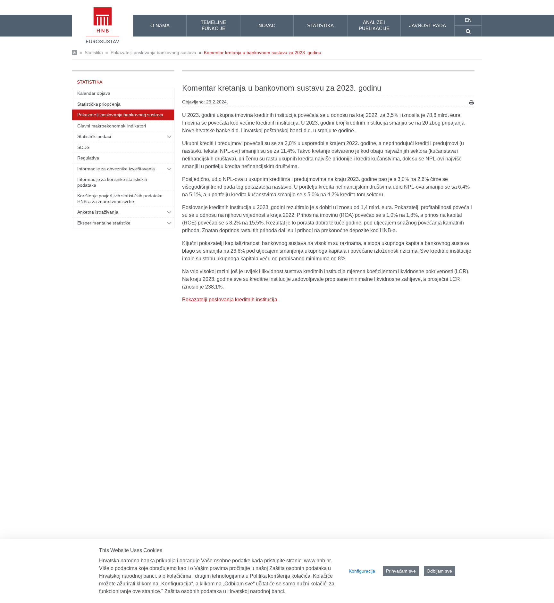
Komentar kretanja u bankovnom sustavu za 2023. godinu (262, 52)
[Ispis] (471, 102)
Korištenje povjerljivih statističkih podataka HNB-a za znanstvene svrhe (120, 198)
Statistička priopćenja (99, 104)
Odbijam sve (439, 571)
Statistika (94, 52)
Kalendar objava (93, 93)
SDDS (83, 147)
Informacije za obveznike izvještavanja (116, 168)
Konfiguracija (362, 571)
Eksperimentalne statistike (103, 222)
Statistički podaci (94, 136)
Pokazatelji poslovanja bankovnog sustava (153, 52)
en (468, 20)
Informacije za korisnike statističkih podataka (112, 182)
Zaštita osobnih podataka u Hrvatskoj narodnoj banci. (224, 591)
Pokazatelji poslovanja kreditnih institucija (229, 299)
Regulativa (88, 157)
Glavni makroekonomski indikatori (111, 125)
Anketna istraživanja (97, 212)
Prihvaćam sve (401, 571)
